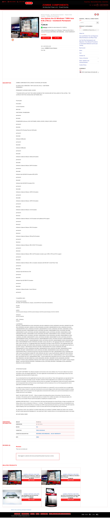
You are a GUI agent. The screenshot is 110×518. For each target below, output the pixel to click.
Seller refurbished (40, 430)
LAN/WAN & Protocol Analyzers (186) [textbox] (89, 30)
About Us (81, 33)
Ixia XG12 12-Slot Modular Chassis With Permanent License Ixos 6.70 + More (70, 496)
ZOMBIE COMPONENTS (55, 5)
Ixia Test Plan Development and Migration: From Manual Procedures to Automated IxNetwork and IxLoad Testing (88, 43)
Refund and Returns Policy (96, 1)
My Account (82, 48)
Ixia (44, 50)
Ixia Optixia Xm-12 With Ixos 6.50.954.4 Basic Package (70, 476)
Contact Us (82, 55)
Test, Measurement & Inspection (57, 14)
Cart (80, 53)
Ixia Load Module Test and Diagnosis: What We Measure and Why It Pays (88, 36)
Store (80, 50)
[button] (95, 5)
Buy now (57, 37)
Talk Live (29, 2)
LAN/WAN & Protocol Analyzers (53, 16)
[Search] (90, 5)
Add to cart (46, 37)
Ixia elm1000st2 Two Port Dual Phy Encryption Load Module (30, 496)
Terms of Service (83, 58)
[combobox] (89, 30)
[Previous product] (98, 14)
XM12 (37, 437)
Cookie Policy (82, 65)
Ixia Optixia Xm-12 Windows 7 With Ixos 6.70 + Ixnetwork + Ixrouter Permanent (31, 476)
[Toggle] (98, 58)
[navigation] (89, 72)
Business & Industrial (45, 14)
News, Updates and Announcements (84, 61)
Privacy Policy (87, 1)
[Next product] (95, 14)
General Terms (105, 1)
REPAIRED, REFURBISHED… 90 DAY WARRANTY (48, 433)
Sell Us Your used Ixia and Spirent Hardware (21, 509)
